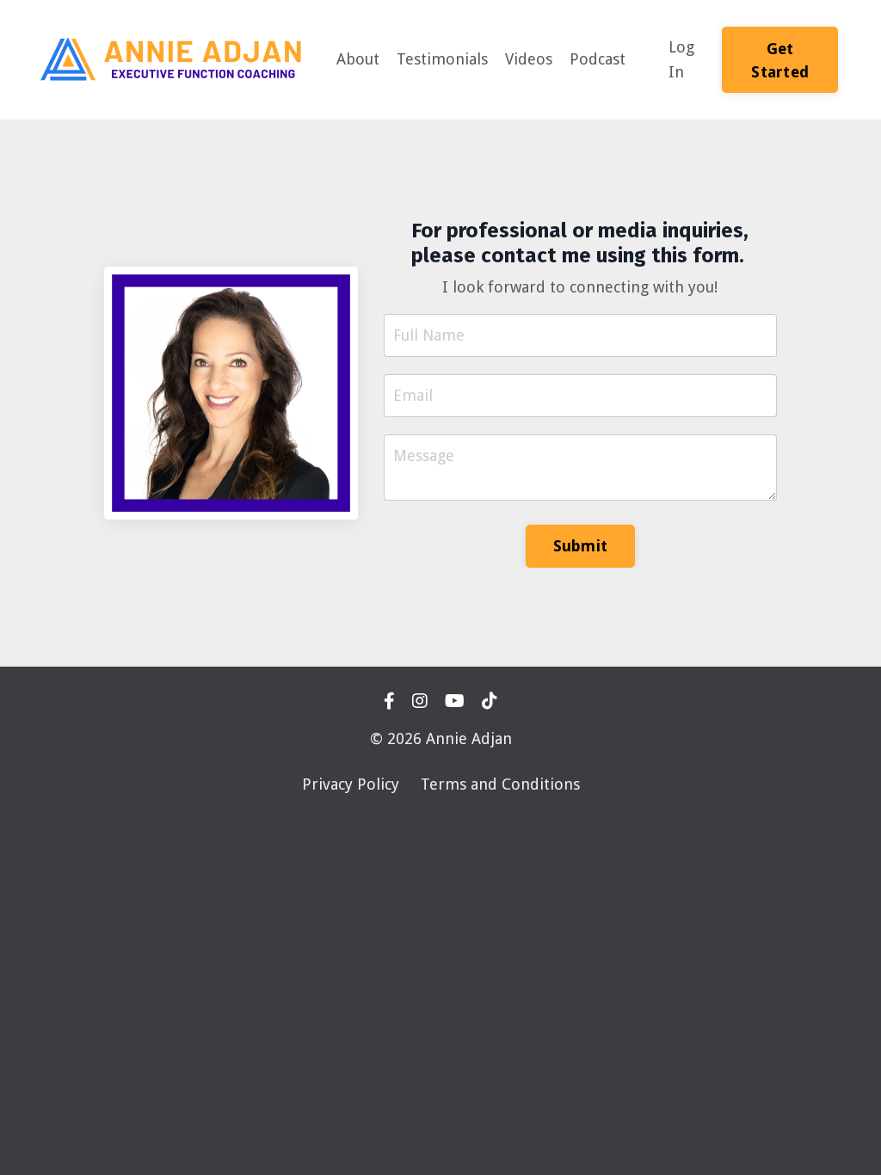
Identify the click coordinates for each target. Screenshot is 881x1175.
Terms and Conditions (500, 784)
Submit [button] (580, 546)
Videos (528, 59)
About (357, 59)
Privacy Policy (350, 784)
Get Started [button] (780, 60)
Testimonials (442, 59)
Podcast (597, 59)
